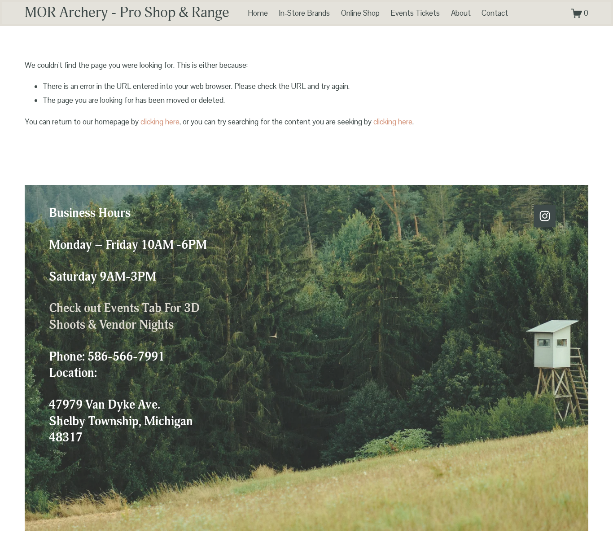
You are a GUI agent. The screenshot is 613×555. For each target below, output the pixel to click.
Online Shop (360, 13)
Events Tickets (415, 13)
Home (258, 13)
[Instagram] (545, 216)
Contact (495, 13)
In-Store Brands (304, 13)
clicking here (160, 122)
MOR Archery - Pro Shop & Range (127, 13)
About (461, 13)
